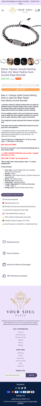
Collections (20, 353)
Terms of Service (23, 401)
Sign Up (31, 375)
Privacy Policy (33, 401)
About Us (20, 332)
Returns (20, 342)
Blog (20, 363)
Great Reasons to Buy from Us (12, 195)
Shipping (20, 340)
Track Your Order (21, 361)
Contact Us (20, 366)
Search (20, 355)
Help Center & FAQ (20, 337)
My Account (20, 358)
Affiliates (20, 345)
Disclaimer (20, 403)
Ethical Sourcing (20, 335)
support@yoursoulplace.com (20, 399)
